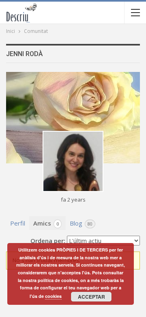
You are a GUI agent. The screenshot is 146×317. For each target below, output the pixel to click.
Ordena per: (47, 241)
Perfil (17, 223)
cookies (53, 296)
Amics (46, 223)
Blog (81, 223)
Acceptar (91, 296)
